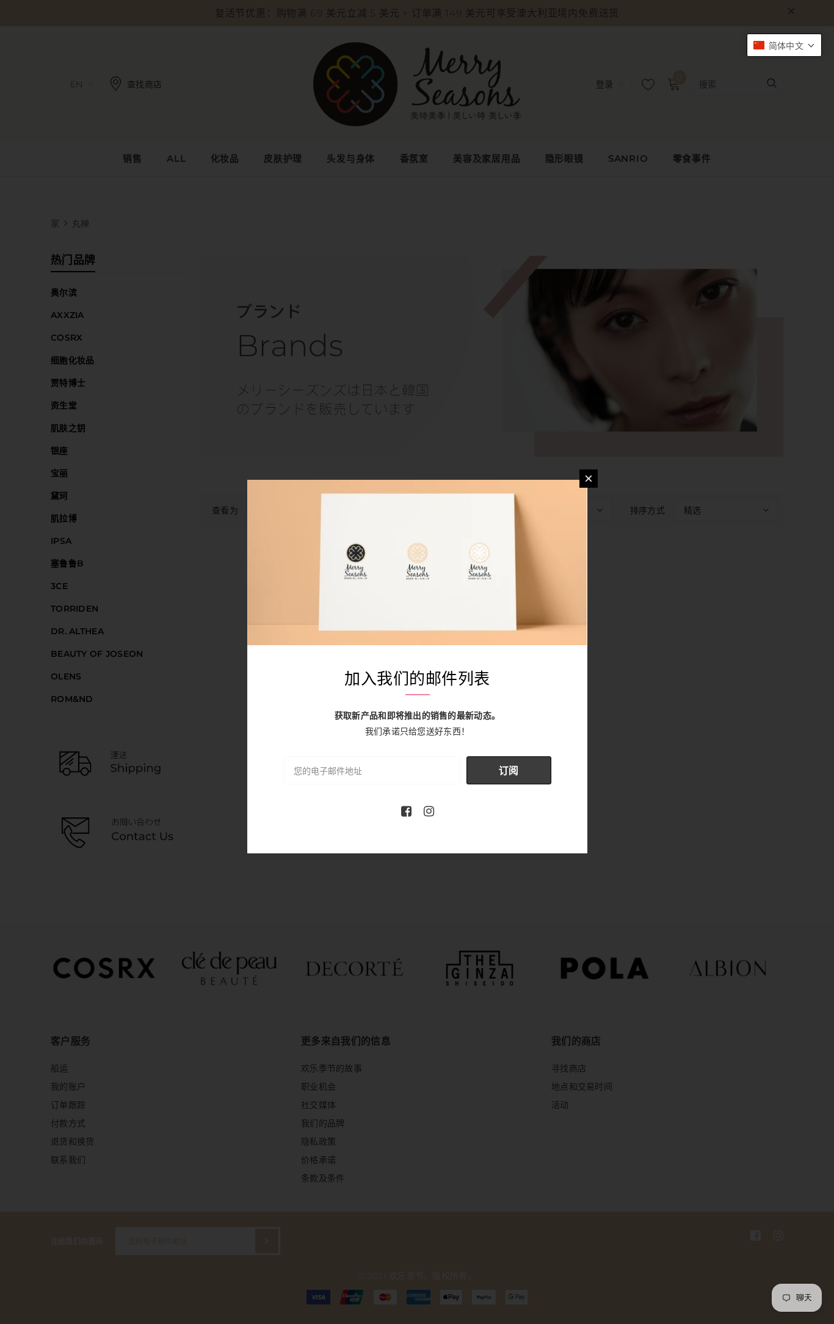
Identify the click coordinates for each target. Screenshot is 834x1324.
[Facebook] (406, 811)
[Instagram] (429, 811)
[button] (784, 45)
